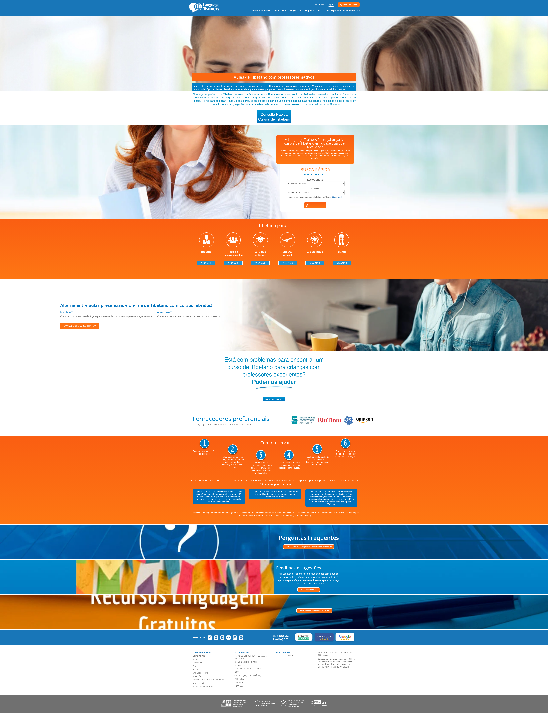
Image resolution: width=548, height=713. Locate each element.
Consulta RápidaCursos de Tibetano (274, 116)
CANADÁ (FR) (255, 675)
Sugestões (197, 676)
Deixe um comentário (308, 589)
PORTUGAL (239, 679)
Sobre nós (197, 659)
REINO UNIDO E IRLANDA (246, 662)
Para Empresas (307, 10)
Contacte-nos (199, 655)
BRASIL (237, 672)
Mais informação (274, 399)
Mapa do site (199, 683)
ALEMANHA (239, 665)
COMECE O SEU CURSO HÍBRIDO (80, 325)
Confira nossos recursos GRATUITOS (314, 610)
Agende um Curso (348, 4)
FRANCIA (238, 685)
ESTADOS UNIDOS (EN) (245, 655)
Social (195, 669)
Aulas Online (280, 10)
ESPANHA (238, 682)
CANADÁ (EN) (240, 675)
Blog (195, 666)
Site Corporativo (200, 672)
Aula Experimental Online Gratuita (343, 10)
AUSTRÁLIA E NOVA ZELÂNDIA (248, 668)
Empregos (197, 662)
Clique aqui (336, 196)
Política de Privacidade (203, 686)
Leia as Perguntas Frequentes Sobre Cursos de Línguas (308, 546)
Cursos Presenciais (261, 10)
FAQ (320, 10)
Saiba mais (315, 205)
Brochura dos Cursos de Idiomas (208, 679)
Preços (293, 10)
